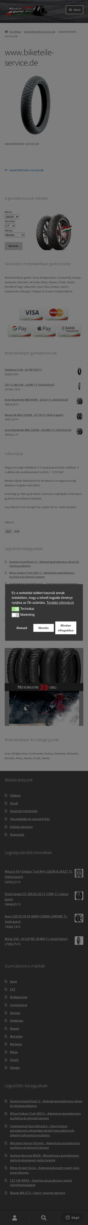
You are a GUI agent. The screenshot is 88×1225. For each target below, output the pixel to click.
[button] (15, 609)
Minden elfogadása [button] (65, 628)
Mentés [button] (43, 628)
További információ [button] (60, 602)
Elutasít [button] (22, 628)
